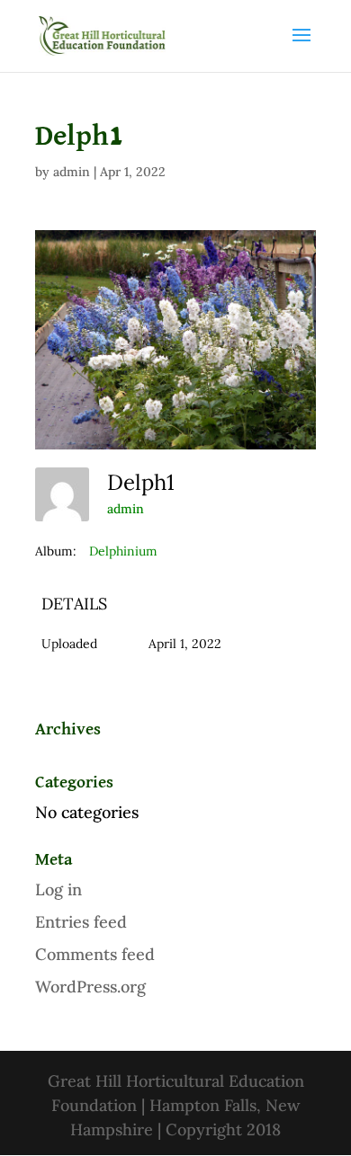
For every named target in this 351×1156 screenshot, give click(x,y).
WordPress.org (90, 986)
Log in (58, 889)
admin (71, 172)
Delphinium (123, 551)
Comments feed (95, 954)
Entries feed (81, 921)
